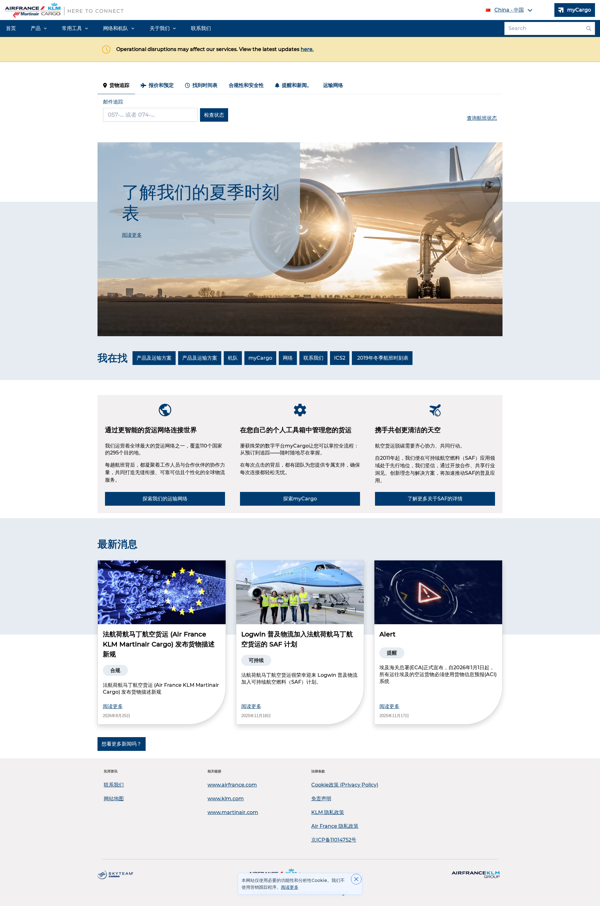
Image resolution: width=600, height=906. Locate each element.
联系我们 (114, 785)
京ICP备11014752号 (333, 840)
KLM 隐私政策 (327, 812)
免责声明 (321, 799)
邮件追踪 (113, 102)
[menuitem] (11, 28)
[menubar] (108, 28)
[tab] (116, 85)
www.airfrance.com (232, 785)
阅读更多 (113, 706)
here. (307, 49)
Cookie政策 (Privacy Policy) (344, 785)
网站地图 (114, 799)
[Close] (356, 879)
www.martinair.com (233, 812)
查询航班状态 (482, 118)
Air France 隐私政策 (334, 826)
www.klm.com (226, 799)
